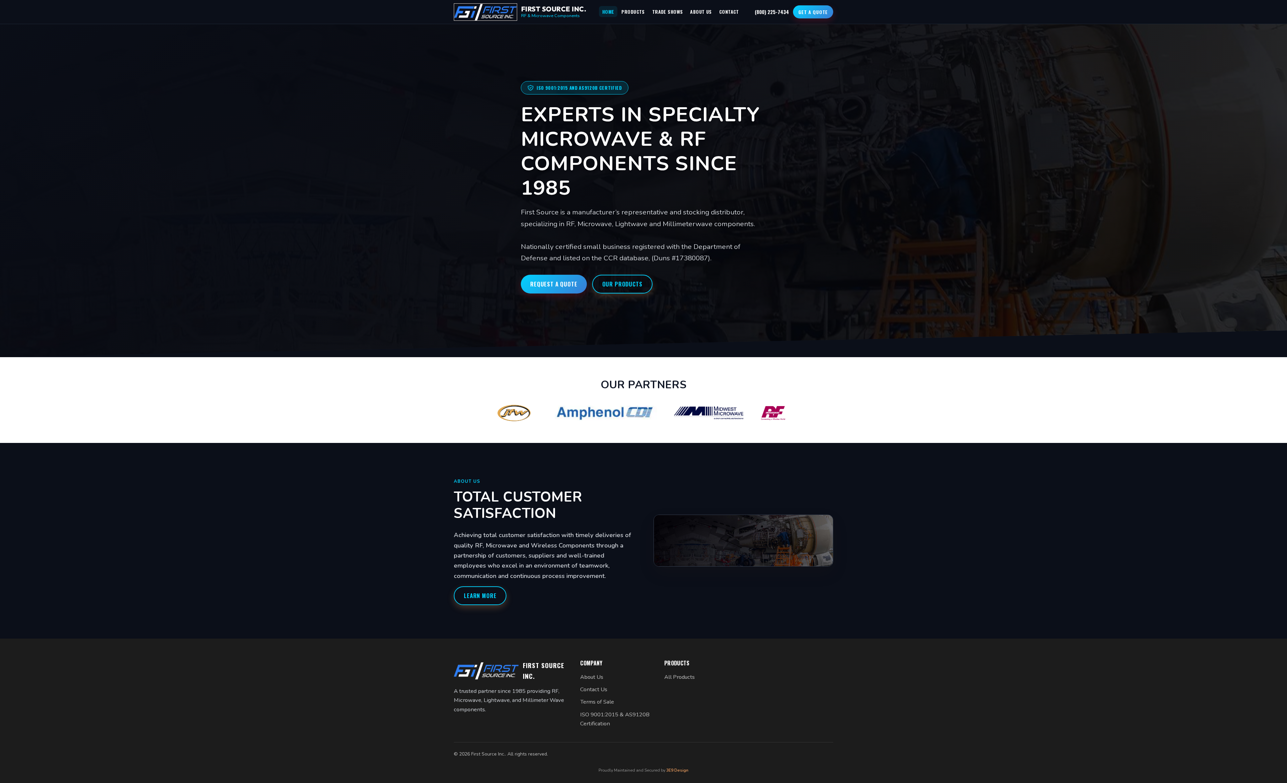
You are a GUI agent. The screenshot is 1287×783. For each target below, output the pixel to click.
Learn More (480, 595)
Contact (729, 11)
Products (633, 11)
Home (608, 11)
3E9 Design (677, 770)
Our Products (622, 284)
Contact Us (593, 689)
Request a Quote (553, 284)
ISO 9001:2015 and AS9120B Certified (579, 87)
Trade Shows (667, 11)
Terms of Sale (597, 702)
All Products (679, 677)
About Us (701, 11)
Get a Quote (813, 11)
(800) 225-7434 (772, 11)
